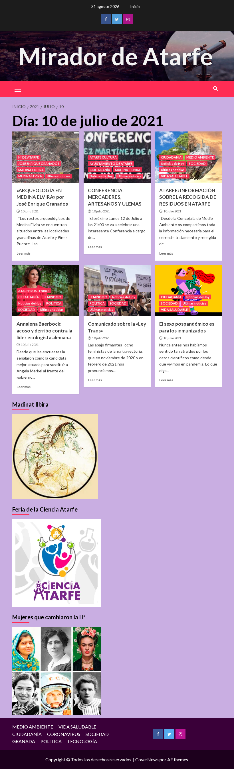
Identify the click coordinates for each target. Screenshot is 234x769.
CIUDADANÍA (100, 170)
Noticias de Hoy (101, 176)
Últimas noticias (58, 176)
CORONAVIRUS (63, 734)
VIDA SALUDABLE (174, 176)
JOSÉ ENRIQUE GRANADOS (38, 163)
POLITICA (53, 303)
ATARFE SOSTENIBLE (33, 291)
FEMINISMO (52, 297)
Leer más (24, 253)
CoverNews (147, 759)
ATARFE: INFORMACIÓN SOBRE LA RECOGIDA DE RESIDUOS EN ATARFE (187, 197)
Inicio (135, 6)
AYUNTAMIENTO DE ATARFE (111, 163)
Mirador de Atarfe (115, 56)
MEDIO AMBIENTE (200, 157)
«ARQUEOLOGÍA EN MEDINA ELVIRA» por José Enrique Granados (42, 197)
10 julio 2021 (30, 211)
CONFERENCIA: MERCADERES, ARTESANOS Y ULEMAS (115, 197)
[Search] (215, 89)
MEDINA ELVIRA (30, 176)
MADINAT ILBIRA (31, 170)
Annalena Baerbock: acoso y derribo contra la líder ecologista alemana (44, 330)
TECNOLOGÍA (82, 741)
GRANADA (23, 741)
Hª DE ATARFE (28, 157)
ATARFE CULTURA (103, 157)
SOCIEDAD (197, 163)
